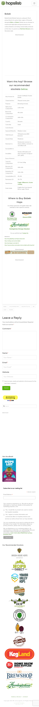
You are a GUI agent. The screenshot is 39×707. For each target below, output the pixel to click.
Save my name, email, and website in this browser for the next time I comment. (20, 382)
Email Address (8, 495)
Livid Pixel (19, 703)
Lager (4, 309)
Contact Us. (25, 233)
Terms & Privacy (16, 696)
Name (5, 353)
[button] (34, 3)
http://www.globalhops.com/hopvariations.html (15, 238)
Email (5, 363)
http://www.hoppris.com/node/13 (12, 243)
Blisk (11, 22)
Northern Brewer (25, 29)
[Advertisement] (19, 55)
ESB (33, 306)
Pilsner (11, 309)
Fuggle (19, 182)
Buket (17, 22)
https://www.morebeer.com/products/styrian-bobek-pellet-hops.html (19, 245)
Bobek (5, 306)
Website (5, 372)
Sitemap (25, 696)
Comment (6, 329)
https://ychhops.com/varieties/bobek (12, 240)
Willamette (25, 182)
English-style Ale (25, 306)
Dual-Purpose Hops (14, 306)
